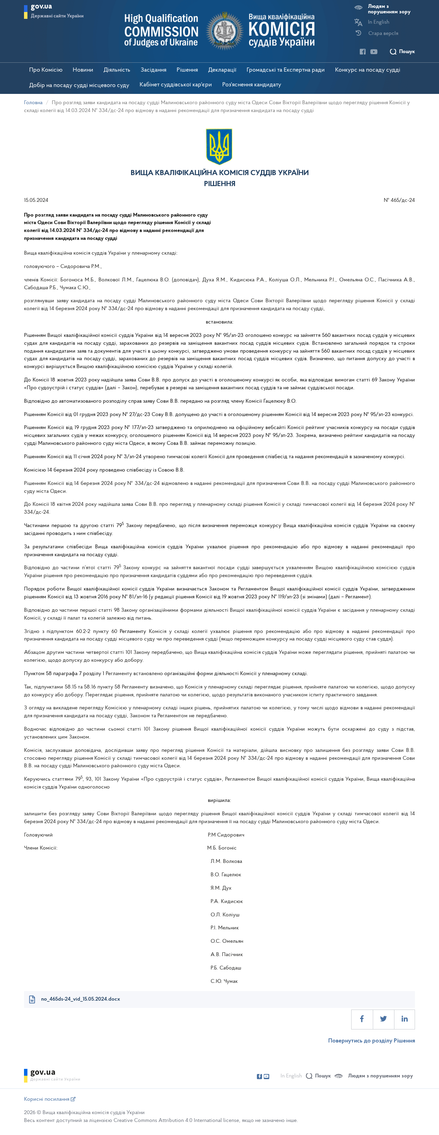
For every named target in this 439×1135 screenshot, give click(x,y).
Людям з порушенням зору (389, 9)
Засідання (153, 70)
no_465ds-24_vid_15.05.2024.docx (80, 999)
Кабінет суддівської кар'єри (176, 85)
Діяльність (117, 70)
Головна (33, 103)
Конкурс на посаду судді (367, 70)
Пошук (407, 51)
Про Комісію (45, 70)
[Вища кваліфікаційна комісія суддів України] (219, 31)
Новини (83, 70)
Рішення (187, 70)
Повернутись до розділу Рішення (371, 1041)
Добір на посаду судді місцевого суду (79, 86)
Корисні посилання (47, 1099)
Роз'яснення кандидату (251, 85)
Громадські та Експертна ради (286, 70)
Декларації (222, 70)
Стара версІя (383, 33)
